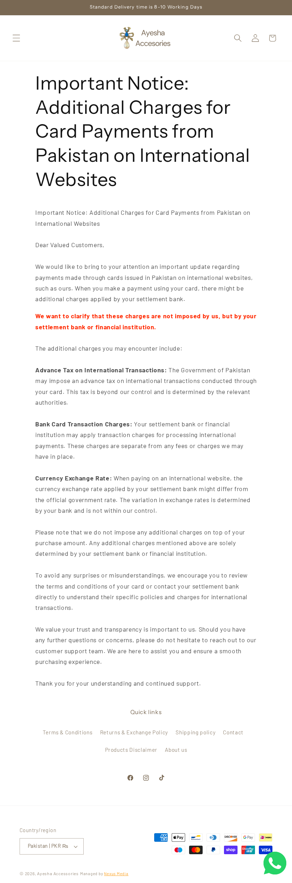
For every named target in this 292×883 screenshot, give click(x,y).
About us (176, 749)
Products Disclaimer (131, 749)
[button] (16, 38)
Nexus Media (116, 873)
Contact (233, 732)
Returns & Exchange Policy (134, 732)
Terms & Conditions (68, 732)
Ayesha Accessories (58, 873)
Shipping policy (195, 732)
